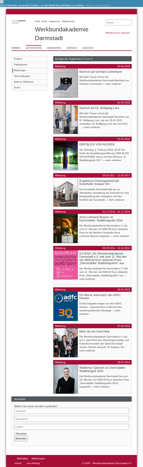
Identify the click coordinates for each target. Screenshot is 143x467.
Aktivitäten (22, 458)
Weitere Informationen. (98, 5)
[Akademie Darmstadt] (12, 458)
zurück (17, 463)
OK (1, 1)
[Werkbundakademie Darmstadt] (20, 24)
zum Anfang (33, 463)
